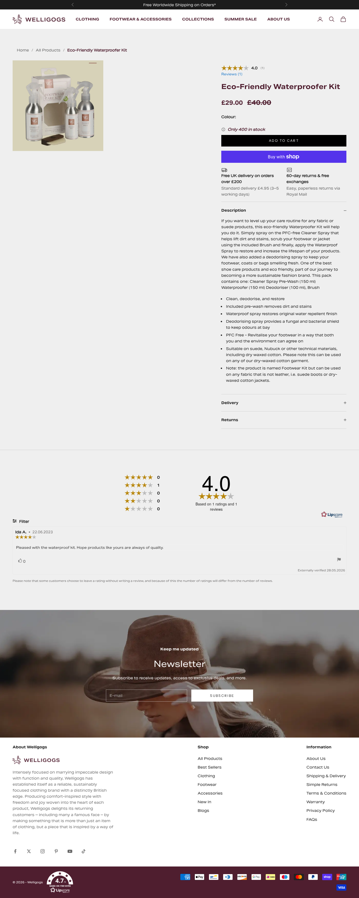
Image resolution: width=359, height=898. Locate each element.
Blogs (203, 810)
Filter (23, 521)
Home (23, 50)
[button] (60, 882)
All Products (48, 50)
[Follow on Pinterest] (56, 851)
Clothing (206, 776)
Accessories (210, 793)
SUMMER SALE (240, 19)
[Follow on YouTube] (70, 851)
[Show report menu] (339, 560)
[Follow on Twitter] (29, 851)
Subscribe (222, 695)
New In (204, 802)
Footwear (207, 784)
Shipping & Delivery (326, 776)
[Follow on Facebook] (15, 851)
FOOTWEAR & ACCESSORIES (141, 19)
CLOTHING (87, 19)
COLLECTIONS (198, 19)
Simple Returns (321, 784)
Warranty (315, 802)
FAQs (311, 819)
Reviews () (231, 74)
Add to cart (284, 140)
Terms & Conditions (326, 793)
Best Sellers (210, 767)
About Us (316, 758)
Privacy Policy (320, 810)
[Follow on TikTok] (83, 851)
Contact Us (317, 767)
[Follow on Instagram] (42, 851)
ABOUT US (278, 19)
